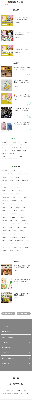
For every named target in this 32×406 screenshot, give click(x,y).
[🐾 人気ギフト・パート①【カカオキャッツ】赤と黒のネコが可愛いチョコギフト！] (6, 112)
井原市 (17, 193)
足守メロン (18, 250)
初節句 (17, 207)
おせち (25, 147)
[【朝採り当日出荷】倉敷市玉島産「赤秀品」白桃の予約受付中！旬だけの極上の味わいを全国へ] (6, 283)
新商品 (25, 142)
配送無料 (4, 253)
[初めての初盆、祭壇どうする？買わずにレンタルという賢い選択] (6, 269)
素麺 (3, 240)
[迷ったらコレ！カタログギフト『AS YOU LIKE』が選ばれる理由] (6, 126)
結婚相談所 (25, 145)
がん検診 (4, 180)
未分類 (20, 156)
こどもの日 (4, 183)
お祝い (10, 177)
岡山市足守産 (14, 217)
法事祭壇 (24, 227)
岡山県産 (14, 142)
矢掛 (16, 233)
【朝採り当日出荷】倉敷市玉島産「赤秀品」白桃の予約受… (21, 280)
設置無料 (4, 250)
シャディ (24, 183)
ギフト (11, 180)
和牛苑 (15, 210)
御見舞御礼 (23, 220)
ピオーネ (4, 190)
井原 (19, 145)
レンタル (19, 190)
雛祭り (18, 253)
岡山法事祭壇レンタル (8, 358)
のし (11, 187)
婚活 (20, 213)
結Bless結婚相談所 (11, 147)
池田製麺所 (10, 227)
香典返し (25, 253)
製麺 (20, 247)
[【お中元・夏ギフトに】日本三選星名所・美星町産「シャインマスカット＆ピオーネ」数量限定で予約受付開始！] (6, 297)
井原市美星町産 (5, 197)
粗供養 (23, 237)
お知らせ (16, 86)
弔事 (11, 220)
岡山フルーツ (5, 217)
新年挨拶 (25, 223)
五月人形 (4, 158)
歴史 (3, 227)
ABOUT (6, 332)
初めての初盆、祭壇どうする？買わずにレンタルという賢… (21, 266)
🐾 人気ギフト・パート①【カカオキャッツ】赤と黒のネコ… (21, 109)
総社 (11, 145)
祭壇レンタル (5, 237)
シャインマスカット (14, 183)
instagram (8, 313)
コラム (16, 72)
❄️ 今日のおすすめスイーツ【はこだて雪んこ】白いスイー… (21, 82)
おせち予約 (20, 147)
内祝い (20, 200)
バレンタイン (5, 145)
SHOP (6, 348)
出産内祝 (19, 203)
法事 (17, 227)
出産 (12, 203)
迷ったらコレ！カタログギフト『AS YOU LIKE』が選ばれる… (21, 123)
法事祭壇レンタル (6, 142)
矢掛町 (24, 150)
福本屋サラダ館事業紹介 (8, 337)
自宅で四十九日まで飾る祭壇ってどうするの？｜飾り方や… (21, 68)
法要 (14, 230)
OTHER (5, 353)
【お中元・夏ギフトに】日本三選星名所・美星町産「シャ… (21, 294)
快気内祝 (4, 223)
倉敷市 (25, 197)
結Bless (3, 147)
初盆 (11, 207)
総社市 (18, 243)
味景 (3, 210)
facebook (24, 313)
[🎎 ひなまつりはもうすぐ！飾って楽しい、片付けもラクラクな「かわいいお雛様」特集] (6, 98)
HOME (5, 326)
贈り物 (11, 250)
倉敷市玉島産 (5, 200)
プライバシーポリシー (10, 390)
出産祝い (4, 207)
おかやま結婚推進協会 (7, 173)
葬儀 (14, 247)
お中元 (25, 173)
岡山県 (22, 217)
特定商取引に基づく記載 (21, 390)
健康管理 (13, 200)
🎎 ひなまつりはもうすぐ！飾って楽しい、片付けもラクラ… (21, 95)
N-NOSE (13, 170)
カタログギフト (5, 150)
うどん (19, 170)
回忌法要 (13, 213)
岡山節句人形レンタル (8, 363)
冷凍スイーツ (5, 203)
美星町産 (25, 243)
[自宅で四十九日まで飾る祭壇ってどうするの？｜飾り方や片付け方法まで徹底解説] (6, 71)
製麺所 (26, 247)
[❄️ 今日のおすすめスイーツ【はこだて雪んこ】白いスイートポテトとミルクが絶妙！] (6, 85)
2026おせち (5, 170)
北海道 (23, 207)
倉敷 (15, 145)
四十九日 (22, 210)
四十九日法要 (5, 213)
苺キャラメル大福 (6, 247)
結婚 (27, 240)
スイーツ (20, 142)
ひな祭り (12, 190)
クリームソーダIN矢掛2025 (22, 180)
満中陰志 (10, 158)
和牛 (9, 210)
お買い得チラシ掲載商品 (16, 150)
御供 (16, 220)
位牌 (13, 197)
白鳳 (11, 233)
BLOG (5, 342)
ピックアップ (11, 153)
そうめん (4, 187)
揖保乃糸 (12, 223)
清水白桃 (21, 230)
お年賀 (4, 177)
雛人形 (15, 158)
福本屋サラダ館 (14, 237)
